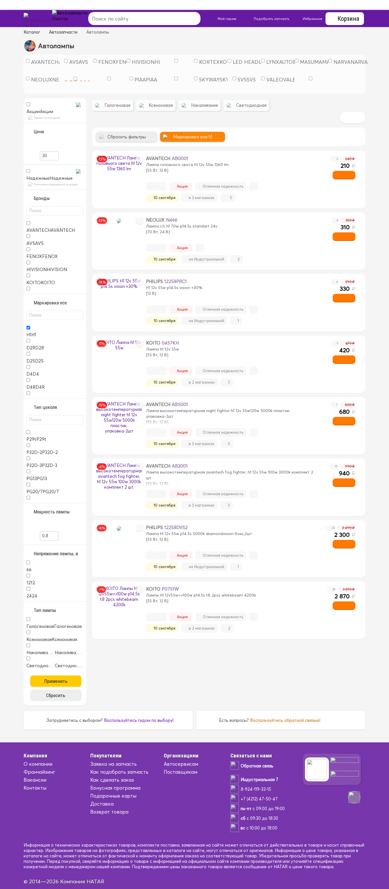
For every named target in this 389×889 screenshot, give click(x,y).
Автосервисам (181, 764)
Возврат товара (109, 812)
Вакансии (35, 780)
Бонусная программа (115, 788)
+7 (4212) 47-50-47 (259, 799)
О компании (38, 764)
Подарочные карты (113, 796)
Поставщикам (180, 772)
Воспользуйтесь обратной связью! (285, 720)
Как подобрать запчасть (119, 772)
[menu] (76, 18)
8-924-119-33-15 (256, 789)
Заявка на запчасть (113, 764)
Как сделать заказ (112, 780)
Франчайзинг (39, 772)
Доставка (102, 804)
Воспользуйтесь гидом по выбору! (138, 720)
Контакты (35, 788)
